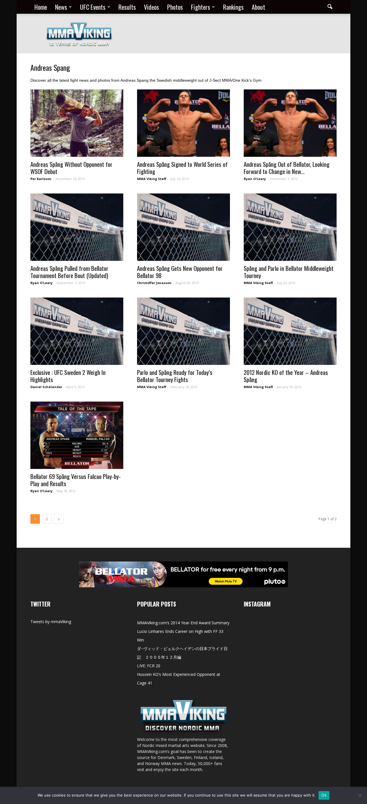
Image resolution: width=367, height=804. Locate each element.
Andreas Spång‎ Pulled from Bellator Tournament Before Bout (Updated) (69, 272)
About (258, 6)
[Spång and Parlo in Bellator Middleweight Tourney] (290, 227)
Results (127, 6)
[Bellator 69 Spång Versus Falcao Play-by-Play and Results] (76, 435)
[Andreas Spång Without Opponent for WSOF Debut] (76, 123)
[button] (330, 7)
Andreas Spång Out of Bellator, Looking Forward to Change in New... (286, 168)
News (61, 6)
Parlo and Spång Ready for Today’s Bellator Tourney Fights (174, 376)
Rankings (233, 6)
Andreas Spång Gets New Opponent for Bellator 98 (179, 272)
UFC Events (93, 6)
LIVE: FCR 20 (148, 665)
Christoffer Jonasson (154, 283)
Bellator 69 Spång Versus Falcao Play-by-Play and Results (75, 480)
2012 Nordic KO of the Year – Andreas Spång (286, 376)
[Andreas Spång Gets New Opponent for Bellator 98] (183, 227)
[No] (360, 795)
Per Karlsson (40, 179)
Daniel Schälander (46, 387)
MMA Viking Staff (151, 179)
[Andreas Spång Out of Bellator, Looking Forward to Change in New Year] (290, 123)
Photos (175, 6)
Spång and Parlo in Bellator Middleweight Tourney (288, 272)
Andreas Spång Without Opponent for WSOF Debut (71, 168)
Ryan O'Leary (255, 179)
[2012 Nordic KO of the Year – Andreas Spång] (290, 331)
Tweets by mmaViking (50, 621)
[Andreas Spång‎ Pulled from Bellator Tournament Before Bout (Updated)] (76, 227)
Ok (324, 795)
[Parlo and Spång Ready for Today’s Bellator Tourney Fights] (183, 331)
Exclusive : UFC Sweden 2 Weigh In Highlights (68, 376)
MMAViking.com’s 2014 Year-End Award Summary (183, 622)
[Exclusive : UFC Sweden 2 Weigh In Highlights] (76, 331)
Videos (151, 6)
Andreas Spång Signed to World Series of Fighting (182, 168)
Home (40, 6)
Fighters (200, 6)
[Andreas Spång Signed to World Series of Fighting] (183, 123)
